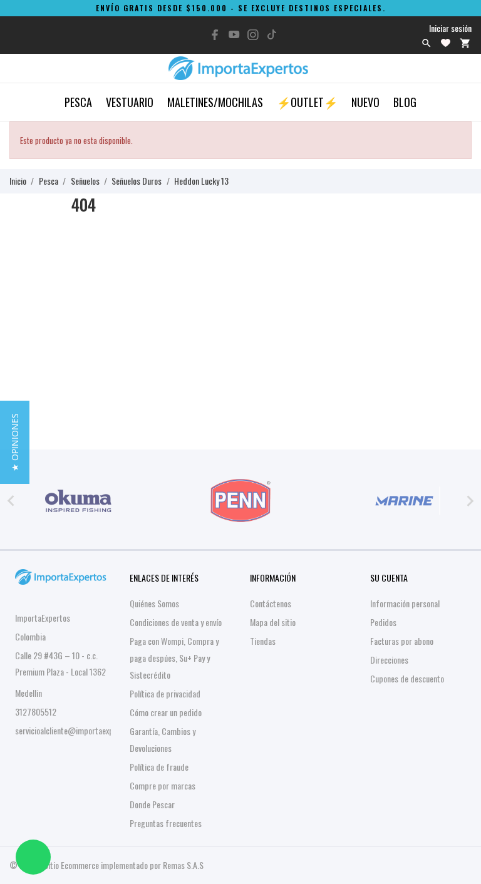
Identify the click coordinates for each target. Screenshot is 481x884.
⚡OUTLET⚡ (307, 102)
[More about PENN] (240, 501)
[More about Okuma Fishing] (78, 501)
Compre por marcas (162, 785)
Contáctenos (270, 603)
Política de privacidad (165, 693)
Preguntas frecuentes (166, 823)
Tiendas (263, 640)
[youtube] (234, 34)
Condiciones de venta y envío (176, 622)
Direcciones (389, 659)
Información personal (405, 603)
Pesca (78, 102)
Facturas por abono (401, 640)
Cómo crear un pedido (166, 712)
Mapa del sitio (273, 622)
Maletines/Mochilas (215, 102)
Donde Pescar (152, 804)
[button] (14, 442)
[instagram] (253, 34)
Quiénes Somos (154, 603)
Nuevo (365, 102)
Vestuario (129, 102)
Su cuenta (389, 577)
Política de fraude (159, 766)
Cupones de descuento (407, 678)
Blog (404, 102)
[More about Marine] (403, 501)
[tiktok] (272, 34)
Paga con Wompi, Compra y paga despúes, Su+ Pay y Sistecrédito (174, 657)
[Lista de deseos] (445, 43)
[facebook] (215, 34)
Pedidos (383, 622)
